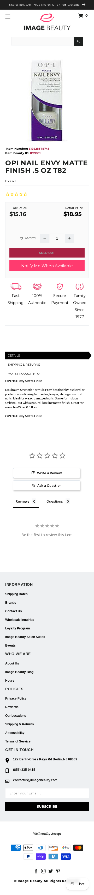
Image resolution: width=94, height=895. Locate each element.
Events (10, 645)
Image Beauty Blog (19, 672)
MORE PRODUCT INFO (23, 374)
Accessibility (15, 733)
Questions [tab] (54, 501)
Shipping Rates (16, 594)
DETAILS (14, 355)
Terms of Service (18, 741)
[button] (7, 16)
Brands (10, 602)
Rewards (12, 707)
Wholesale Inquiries (19, 620)
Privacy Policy (16, 698)
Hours (9, 680)
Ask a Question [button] (49, 485)
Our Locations (15, 716)
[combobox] (42, 41)
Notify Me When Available (47, 265)
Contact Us (13, 611)
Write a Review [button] (49, 473)
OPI (13, 181)
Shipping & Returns (19, 724)
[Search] (78, 41)
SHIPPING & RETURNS (24, 364)
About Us (12, 663)
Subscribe (47, 806)
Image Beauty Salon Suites (25, 637)
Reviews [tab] (22, 501)
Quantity (28, 238)
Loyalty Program (17, 628)
